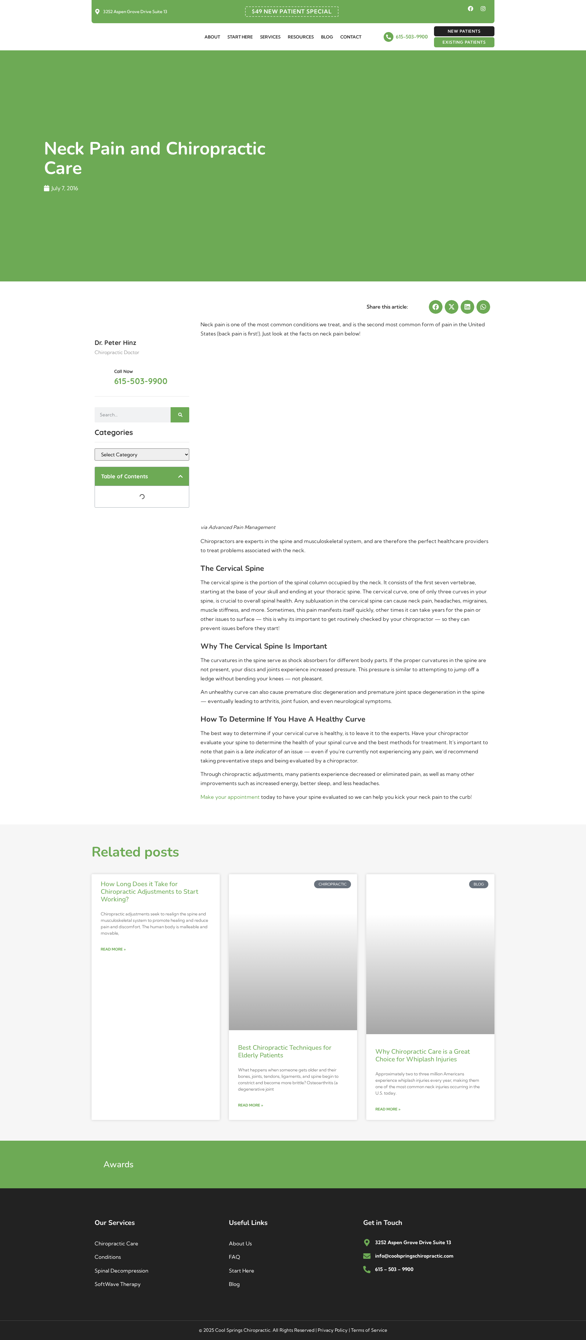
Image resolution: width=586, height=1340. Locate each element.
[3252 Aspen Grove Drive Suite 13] (97, 11)
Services (270, 37)
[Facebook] (470, 8)
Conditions (108, 1257)
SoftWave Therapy (118, 1284)
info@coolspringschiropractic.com (414, 1256)
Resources (301, 37)
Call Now (123, 371)
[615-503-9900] (388, 37)
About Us (240, 1243)
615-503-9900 (412, 37)
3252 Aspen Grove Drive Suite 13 (135, 11)
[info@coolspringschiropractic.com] (367, 1256)
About (212, 37)
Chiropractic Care (116, 1243)
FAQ (234, 1257)
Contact (350, 37)
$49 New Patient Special (292, 11)
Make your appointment (230, 797)
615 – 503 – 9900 (394, 1269)
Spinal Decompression (121, 1270)
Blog (327, 37)
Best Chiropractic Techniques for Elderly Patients (284, 1051)
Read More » (113, 949)
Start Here (240, 37)
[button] (180, 476)
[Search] (180, 414)
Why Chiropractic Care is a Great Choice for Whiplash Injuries (422, 1055)
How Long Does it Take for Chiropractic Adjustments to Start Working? (149, 892)
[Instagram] (483, 8)
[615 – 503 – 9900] (367, 1269)
